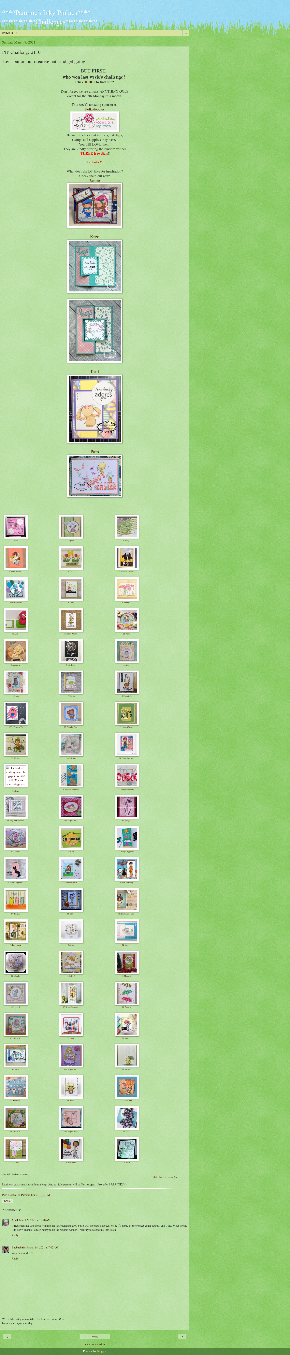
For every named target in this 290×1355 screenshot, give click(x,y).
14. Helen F (70, 665)
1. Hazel (15, 541)
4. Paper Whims (15, 572)
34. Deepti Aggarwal (15, 883)
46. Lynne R (15, 1007)
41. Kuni (70, 945)
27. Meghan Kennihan (126, 789)
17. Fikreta (71, 696)
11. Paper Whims (70, 634)
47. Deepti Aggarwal (71, 1007)
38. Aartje (70, 914)
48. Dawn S (126, 1007)
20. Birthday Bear (70, 727)
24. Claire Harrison (126, 758)
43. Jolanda (15, 976)
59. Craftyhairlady (71, 1132)
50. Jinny (70, 1038)
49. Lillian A (15, 1038)
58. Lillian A (15, 1132)
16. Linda (15, 696)
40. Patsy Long (15, 945)
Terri (94, 371)
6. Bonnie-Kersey (126, 572)
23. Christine (71, 758)
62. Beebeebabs (71, 1163)
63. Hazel (126, 1163)
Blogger (101, 1351)
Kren (94, 236)
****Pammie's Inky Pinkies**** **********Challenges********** (50, 17)
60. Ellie (126, 1132)
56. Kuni (70, 1101)
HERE (90, 81)
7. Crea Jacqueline (15, 603)
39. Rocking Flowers (126, 914)
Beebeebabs (19, 1247)
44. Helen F (70, 976)
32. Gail (71, 852)
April (15, 1220)
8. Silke (71, 603)
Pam (95, 451)
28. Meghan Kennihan (15, 821)
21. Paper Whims (126, 727)
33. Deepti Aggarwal (126, 852)
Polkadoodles (94, 109)
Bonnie (95, 180)
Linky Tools (158, 1176)
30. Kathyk (126, 821)
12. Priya (126, 634)
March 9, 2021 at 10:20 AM (35, 1220)
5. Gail (70, 572)
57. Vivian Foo (126, 1101)
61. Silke (15, 1163)
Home (95, 1336)
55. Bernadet (15, 1101)
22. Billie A (15, 758)
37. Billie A (15, 914)
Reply (15, 1235)
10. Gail (15, 634)
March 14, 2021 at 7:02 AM (42, 1247)
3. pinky (126, 541)
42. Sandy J (126, 945)
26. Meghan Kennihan (70, 789)
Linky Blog (172, 1176)
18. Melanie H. (126, 696)
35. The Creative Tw (70, 883)
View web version (95, 1344)
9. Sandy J (126, 603)
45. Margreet (126, 976)
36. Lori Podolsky (126, 883)
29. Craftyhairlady (71, 821)
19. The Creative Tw (15, 727)
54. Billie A (126, 1069)
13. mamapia (15, 665)
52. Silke (15, 1069)
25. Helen (15, 791)
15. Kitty (126, 665)
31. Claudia (15, 852)
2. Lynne (70, 541)
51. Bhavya (126, 1038)
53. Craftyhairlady (71, 1069)
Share (7, 1201)
